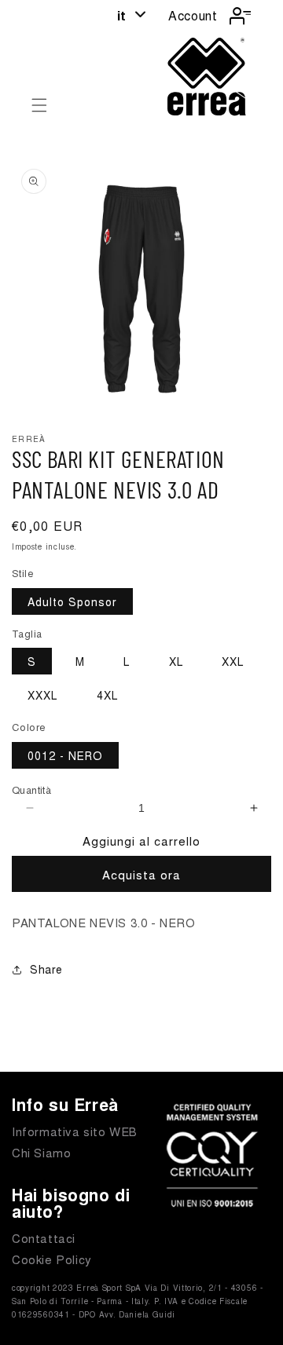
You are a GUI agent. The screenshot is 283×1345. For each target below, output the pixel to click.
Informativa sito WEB (75, 1131)
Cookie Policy (52, 1259)
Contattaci (43, 1238)
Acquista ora (141, 874)
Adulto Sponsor (72, 601)
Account (192, 15)
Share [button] (46, 969)
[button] (39, 105)
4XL (107, 695)
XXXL (42, 695)
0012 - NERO (65, 755)
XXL (233, 661)
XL (176, 661)
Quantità (31, 789)
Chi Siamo (41, 1152)
